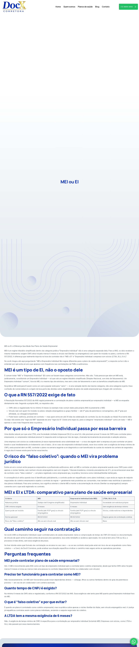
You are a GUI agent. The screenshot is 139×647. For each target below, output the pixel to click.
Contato (106, 6)
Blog (97, 6)
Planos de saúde (85, 6)
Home (58, 6)
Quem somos (69, 6)
